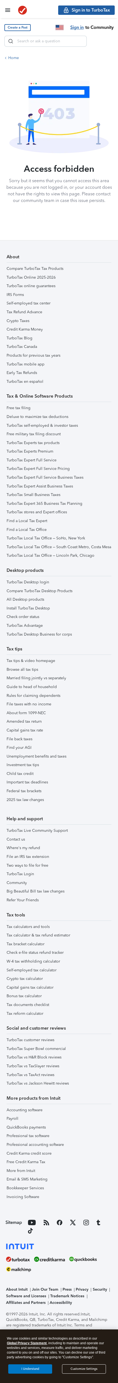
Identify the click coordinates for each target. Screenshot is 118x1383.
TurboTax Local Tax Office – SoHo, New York (46, 538)
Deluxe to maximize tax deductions (37, 416)
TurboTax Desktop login (28, 582)
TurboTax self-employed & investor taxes (42, 425)
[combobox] (45, 41)
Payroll (12, 1118)
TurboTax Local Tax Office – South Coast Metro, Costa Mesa (59, 547)
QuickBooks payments (26, 1127)
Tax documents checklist (28, 1004)
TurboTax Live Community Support (37, 830)
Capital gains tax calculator (30, 987)
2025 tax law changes (25, 799)
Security (100, 1289)
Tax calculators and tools (28, 926)
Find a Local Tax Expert (27, 521)
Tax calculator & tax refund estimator (38, 935)
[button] (17, 27)
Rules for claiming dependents (33, 695)
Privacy (82, 1289)
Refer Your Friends (23, 900)
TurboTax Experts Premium (30, 451)
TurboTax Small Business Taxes (33, 494)
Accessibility (61, 1302)
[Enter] (10, 41)
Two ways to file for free (27, 865)
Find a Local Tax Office (27, 529)
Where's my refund (23, 848)
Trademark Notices (67, 1296)
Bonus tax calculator (24, 996)
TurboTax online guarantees (31, 286)
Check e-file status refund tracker (35, 952)
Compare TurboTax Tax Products (35, 268)
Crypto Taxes (18, 320)
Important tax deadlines (27, 782)
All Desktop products (25, 599)
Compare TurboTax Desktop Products (39, 591)
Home (13, 58)
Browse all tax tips (22, 669)
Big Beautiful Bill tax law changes (35, 891)
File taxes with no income (29, 704)
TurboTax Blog (19, 338)
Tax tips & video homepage (31, 660)
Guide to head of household (32, 686)
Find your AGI (19, 747)
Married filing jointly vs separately (36, 678)
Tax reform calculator (25, 1013)
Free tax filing (18, 408)
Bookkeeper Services (25, 1188)
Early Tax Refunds (22, 372)
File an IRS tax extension (28, 856)
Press (67, 1289)
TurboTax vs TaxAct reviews (30, 1074)
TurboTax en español (25, 381)
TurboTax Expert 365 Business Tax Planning (44, 503)
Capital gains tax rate (25, 730)
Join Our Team (45, 1289)
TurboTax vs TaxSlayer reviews (33, 1066)
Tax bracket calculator (25, 944)
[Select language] (59, 27)
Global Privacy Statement (27, 1343)
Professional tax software (28, 1135)
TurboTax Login (20, 874)
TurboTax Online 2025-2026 (31, 277)
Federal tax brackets (24, 791)
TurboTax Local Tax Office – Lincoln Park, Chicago (50, 555)
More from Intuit (21, 1170)
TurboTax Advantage (25, 625)
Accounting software (25, 1110)
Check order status (23, 616)
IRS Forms (15, 294)
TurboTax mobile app (25, 364)
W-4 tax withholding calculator (33, 961)
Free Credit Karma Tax (26, 1162)
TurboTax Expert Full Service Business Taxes (45, 477)
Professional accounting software (35, 1144)
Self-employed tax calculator (32, 970)
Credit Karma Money (25, 329)
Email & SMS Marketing (27, 1179)
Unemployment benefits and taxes (36, 756)
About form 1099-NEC (26, 713)
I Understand (30, 1369)
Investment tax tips (23, 765)
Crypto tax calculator (25, 978)
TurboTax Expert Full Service (32, 460)
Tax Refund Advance (24, 312)
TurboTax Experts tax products (33, 442)
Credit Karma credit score (29, 1153)
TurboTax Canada (22, 346)
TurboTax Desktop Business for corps (39, 634)
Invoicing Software (23, 1196)
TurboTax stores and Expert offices (37, 512)
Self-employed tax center (28, 303)
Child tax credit (20, 773)
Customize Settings (84, 1369)
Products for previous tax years (33, 355)
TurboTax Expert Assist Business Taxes (40, 486)
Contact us (16, 839)
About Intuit (17, 1289)
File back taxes (19, 739)
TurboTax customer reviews (30, 1040)
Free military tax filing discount (34, 434)
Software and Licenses (26, 1296)
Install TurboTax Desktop (28, 608)
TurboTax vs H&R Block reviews (34, 1057)
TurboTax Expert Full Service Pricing (38, 468)
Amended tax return (24, 721)
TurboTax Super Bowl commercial (36, 1048)
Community (17, 882)
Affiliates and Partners (26, 1302)
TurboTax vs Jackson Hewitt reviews (38, 1083)
